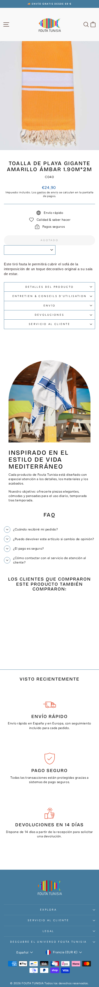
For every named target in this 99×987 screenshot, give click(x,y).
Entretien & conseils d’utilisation (49, 296)
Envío (50, 305)
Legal (48, 931)
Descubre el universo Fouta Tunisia (48, 941)
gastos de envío (47, 192)
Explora (48, 909)
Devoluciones (49, 314)
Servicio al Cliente (49, 324)
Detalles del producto (49, 286)
